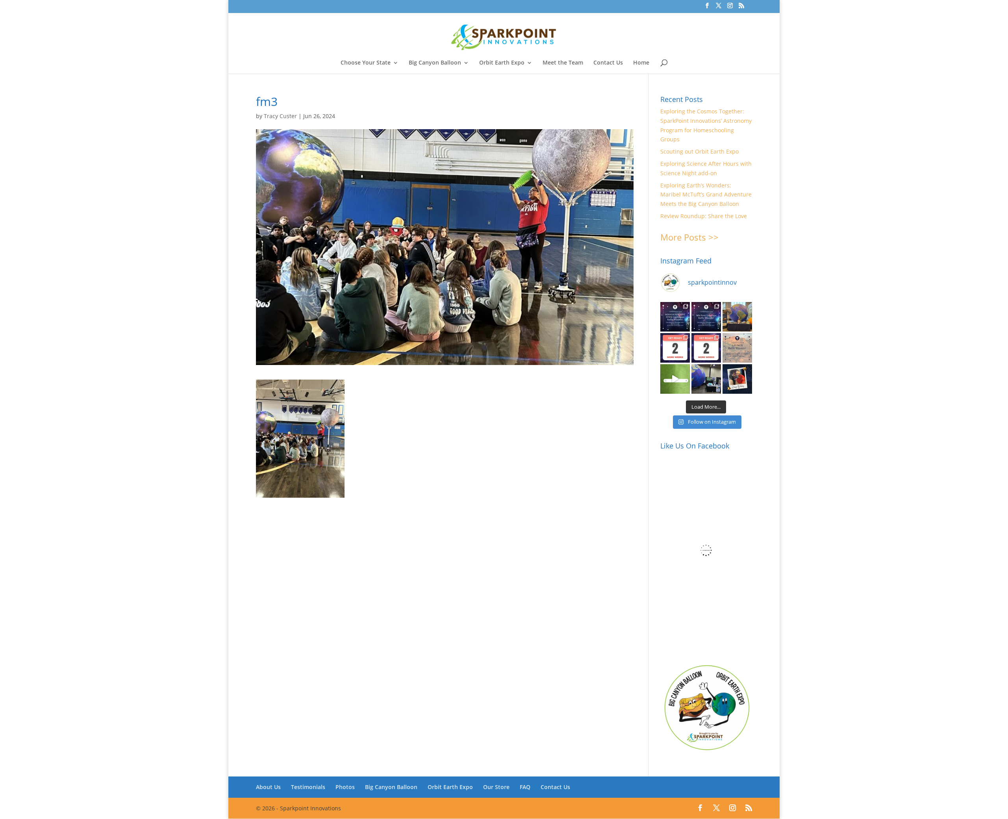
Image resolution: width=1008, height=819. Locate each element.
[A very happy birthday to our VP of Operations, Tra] (737, 379)
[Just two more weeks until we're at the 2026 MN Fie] (706, 348)
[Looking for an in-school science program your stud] (675, 379)
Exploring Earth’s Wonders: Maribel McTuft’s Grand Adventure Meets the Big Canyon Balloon (706, 195)
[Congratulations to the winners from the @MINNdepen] (675, 317)
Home (641, 63)
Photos (345, 787)
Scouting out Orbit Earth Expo (699, 151)
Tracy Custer (280, 116)
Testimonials (308, 787)
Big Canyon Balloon (435, 63)
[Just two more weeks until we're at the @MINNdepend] (675, 348)
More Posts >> (689, 237)
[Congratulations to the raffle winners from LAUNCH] (737, 348)
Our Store (496, 787)
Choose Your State (366, 63)
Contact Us (608, 63)
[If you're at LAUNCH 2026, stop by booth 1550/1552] (706, 379)
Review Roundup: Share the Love (703, 216)
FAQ (525, 787)
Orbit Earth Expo (501, 63)
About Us (268, 787)
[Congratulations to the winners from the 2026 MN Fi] (706, 317)
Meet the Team (563, 63)
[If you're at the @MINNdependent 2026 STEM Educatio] (737, 317)
